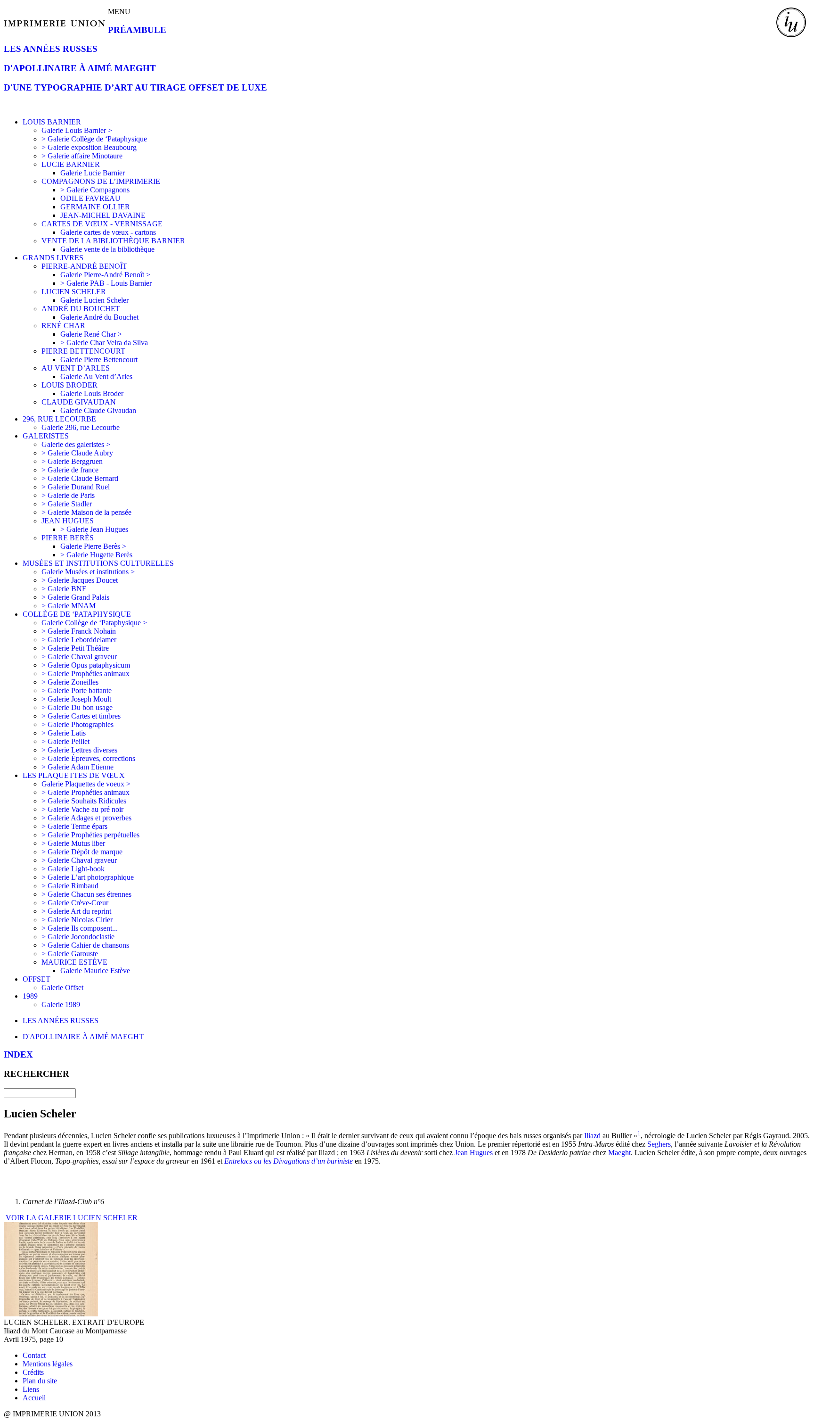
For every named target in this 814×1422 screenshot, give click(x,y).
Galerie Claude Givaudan (98, 410)
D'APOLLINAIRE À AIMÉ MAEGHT (80, 68)
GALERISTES (46, 436)
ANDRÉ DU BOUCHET (80, 309)
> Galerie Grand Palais (75, 597)
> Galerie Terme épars (74, 826)
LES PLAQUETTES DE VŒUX (74, 775)
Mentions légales (48, 1364)
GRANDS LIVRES (53, 258)
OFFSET (36, 979)
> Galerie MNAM (68, 606)
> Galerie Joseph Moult (76, 699)
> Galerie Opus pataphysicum (85, 665)
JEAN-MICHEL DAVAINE (103, 215)
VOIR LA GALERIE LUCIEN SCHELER (71, 1218)
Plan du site (40, 1381)
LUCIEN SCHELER (73, 292)
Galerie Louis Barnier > (76, 130)
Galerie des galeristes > (75, 444)
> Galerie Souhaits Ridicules (83, 801)
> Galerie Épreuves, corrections (88, 758)
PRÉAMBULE (137, 30)
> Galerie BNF (63, 589)
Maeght (619, 1153)
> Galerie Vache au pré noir (82, 809)
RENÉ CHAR (63, 326)
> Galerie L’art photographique (87, 877)
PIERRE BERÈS (67, 538)
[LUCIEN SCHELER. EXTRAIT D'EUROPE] (51, 1314)
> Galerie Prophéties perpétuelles (90, 835)
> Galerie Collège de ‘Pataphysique (94, 139)
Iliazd (592, 1136)
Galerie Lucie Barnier (92, 173)
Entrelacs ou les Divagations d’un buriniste (288, 1161)
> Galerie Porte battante (76, 690)
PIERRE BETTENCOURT (83, 351)
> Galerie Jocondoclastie (77, 937)
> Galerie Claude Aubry (77, 453)
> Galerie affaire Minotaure (81, 156)
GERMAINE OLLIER (95, 207)
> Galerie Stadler (66, 504)
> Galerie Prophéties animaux (85, 674)
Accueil (34, 1398)
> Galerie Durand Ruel (75, 487)
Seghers (659, 1144)
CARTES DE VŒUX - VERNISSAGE (102, 224)
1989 (30, 996)
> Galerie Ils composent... (79, 928)
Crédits (33, 1372)
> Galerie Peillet (65, 741)
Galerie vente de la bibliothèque (107, 249)
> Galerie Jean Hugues (94, 529)
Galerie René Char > (91, 334)
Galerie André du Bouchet (99, 317)
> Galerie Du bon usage (77, 707)
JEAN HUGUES (67, 521)
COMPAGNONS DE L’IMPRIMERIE (100, 181)
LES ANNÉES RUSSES (51, 49)
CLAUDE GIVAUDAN (78, 402)
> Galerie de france (69, 470)
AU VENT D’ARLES (75, 368)
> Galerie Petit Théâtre (75, 648)
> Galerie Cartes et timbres (81, 716)
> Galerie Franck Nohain (78, 631)
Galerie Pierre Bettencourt (99, 360)
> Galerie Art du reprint (76, 911)
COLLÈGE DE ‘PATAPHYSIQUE (77, 614)
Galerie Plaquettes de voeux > (85, 784)
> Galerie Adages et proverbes (86, 818)
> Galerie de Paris (68, 495)
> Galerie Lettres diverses (79, 750)
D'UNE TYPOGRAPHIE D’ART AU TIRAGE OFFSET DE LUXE (135, 87)
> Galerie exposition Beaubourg (89, 147)
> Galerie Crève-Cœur (74, 903)
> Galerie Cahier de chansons (85, 945)
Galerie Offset (62, 988)
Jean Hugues (474, 1153)
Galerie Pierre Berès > (93, 546)
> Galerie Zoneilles (69, 682)
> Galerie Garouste (69, 954)
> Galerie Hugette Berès (96, 555)
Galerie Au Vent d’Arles (96, 376)
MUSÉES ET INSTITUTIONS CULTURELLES (98, 563)
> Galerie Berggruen (72, 461)
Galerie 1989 (60, 1004)
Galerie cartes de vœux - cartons (108, 232)
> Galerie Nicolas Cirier (77, 920)
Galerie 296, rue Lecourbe (80, 427)
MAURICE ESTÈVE (74, 962)
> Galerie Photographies (77, 724)
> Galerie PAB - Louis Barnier (106, 283)
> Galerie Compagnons (95, 190)
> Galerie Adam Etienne (77, 767)
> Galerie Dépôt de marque (81, 852)
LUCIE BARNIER (70, 164)
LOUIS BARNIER (52, 122)
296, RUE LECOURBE (59, 419)
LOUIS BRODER (69, 385)
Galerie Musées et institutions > (88, 572)
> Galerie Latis (63, 733)
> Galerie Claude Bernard (79, 478)
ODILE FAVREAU (90, 198)
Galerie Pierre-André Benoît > (105, 275)
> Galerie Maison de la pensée (86, 512)
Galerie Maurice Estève (95, 971)
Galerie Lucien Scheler (94, 300)
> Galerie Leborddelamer (78, 640)
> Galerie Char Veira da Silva (104, 343)
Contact (34, 1355)
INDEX (18, 1054)
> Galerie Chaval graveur (79, 657)
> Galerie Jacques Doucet (79, 580)
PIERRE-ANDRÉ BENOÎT (84, 266)
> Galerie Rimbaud (69, 886)
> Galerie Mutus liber (73, 843)
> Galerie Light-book (73, 869)
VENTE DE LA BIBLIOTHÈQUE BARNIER (113, 241)
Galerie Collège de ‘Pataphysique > (94, 623)
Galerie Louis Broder (91, 393)
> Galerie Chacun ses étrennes (86, 894)
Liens (31, 1389)
